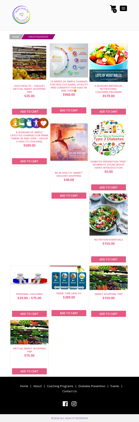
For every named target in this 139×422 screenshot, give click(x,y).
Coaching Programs (60, 386)
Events (115, 386)
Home (24, 386)
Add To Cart (29, 111)
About (37, 386)
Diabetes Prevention (91, 386)
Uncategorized (38, 36)
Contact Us (69, 391)
